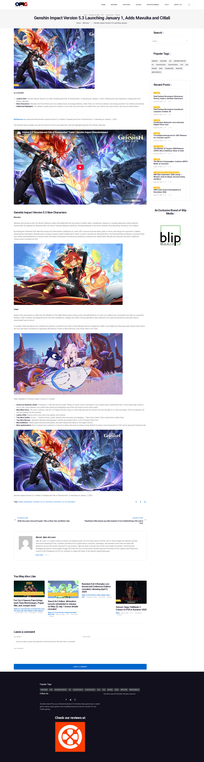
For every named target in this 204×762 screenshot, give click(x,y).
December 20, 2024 (94, 15)
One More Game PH (110, 694)
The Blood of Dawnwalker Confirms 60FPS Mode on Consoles (171, 162)
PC (43, 502)
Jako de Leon (110, 15)
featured (163, 61)
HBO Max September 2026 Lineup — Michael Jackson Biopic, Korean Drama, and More (169, 177)
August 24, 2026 (158, 166)
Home (78, 23)
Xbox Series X (71, 502)
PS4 (41, 592)
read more (39, 555)
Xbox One (21, 594)
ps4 (63, 502)
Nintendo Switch (180, 61)
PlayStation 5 (35, 592)
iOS (41, 502)
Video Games (101, 595)
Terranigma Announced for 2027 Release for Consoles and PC (170, 136)
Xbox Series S (29, 594)
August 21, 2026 (158, 195)
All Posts (86, 23)
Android (21, 502)
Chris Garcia (33, 612)
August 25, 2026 (158, 101)
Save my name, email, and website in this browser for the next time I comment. (45, 642)
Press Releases (69, 593)
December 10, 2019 (91, 597)
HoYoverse (18, 119)
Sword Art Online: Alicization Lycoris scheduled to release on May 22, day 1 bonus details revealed (63, 605)
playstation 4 (49, 502)
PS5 (17, 594)
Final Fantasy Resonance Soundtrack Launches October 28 (168, 110)
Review (154, 68)
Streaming (175, 172)
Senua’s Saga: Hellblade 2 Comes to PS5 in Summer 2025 (131, 608)
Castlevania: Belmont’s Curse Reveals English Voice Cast (169, 123)
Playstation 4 (26, 592)
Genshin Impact (28, 502)
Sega (160, 68)
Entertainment (160, 172)
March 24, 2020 (60, 614)
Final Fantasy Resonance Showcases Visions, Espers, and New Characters (168, 97)
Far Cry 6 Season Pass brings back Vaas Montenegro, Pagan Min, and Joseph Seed (29, 603)
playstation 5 (57, 502)
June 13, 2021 (19, 612)
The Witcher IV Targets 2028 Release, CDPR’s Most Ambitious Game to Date (169, 150)
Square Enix (169, 68)
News (85, 15)
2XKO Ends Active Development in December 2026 (167, 191)
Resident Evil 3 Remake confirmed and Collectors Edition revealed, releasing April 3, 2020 (96, 588)
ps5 (66, 502)
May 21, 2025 (124, 613)
